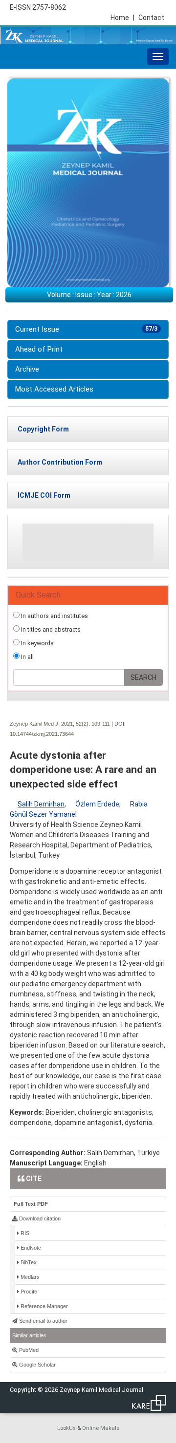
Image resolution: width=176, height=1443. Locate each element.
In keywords (37, 643)
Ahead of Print (39, 349)
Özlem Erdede (97, 804)
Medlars (29, 1277)
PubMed (28, 1350)
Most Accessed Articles (54, 389)
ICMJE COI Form (44, 495)
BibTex (28, 1262)
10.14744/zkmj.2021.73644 (42, 734)
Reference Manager (43, 1306)
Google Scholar (37, 1365)
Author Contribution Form (60, 462)
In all (27, 656)
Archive (27, 369)
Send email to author (42, 1321)
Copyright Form (43, 429)
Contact (151, 17)
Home (122, 17)
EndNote (30, 1248)
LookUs (66, 1428)
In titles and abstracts (50, 629)
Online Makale (100, 1428)
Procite (28, 1291)
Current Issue (86, 329)
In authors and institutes (54, 615)
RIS (24, 1233)
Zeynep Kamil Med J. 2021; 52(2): (50, 724)
